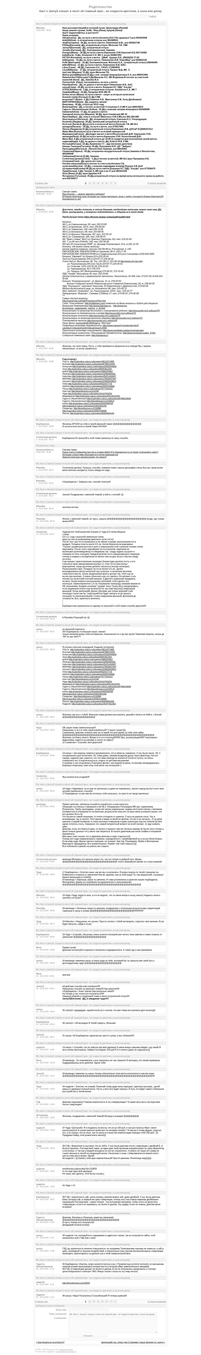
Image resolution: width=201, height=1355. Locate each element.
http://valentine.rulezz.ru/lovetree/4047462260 (94, 704)
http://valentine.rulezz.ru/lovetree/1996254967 (91, 371)
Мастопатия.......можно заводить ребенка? (83, 194)
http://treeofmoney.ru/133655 (76, 1283)
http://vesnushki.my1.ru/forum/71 (120, 313)
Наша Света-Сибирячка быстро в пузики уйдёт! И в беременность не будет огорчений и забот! (110, 452)
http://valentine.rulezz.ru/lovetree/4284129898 (84, 411)
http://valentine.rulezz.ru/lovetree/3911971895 (92, 361)
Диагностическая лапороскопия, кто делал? (84, 457)
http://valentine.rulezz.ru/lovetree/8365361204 (90, 369)
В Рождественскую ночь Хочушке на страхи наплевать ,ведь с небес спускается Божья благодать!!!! (112, 196)
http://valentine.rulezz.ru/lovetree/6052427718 (90, 384)
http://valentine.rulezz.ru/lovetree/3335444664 (94, 366)
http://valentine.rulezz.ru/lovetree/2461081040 (84, 406)
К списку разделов (157, 183)
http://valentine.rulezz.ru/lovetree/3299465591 (93, 374)
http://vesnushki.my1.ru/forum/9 (102, 320)
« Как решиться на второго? (50, 1342)
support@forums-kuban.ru (66, 1352)
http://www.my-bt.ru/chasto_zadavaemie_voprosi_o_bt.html (94, 307)
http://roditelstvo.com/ (95, 303)
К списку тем (41, 183)
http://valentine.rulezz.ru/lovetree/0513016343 (98, 396)
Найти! (152, 16)
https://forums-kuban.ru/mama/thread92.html (107, 217)
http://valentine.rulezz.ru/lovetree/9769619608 (109, 398)
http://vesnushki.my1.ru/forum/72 (126, 318)
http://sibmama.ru (99, 335)
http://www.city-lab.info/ (131, 261)
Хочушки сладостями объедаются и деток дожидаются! (90, 454)
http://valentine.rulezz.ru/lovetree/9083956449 (92, 413)
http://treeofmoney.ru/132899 (87, 408)
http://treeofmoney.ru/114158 (85, 391)
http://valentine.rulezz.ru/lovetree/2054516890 (92, 386)
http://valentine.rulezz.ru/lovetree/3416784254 (90, 393)
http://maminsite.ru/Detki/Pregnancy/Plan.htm (84, 301)
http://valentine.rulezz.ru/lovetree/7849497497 (94, 379)
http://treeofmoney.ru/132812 (100, 401)
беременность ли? (71, 199)
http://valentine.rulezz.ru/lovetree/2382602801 (93, 381)
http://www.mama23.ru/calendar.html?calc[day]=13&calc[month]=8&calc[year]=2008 (100, 326)
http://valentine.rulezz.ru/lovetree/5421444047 (94, 376)
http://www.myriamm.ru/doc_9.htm (139, 333)
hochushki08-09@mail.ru (88, 323)
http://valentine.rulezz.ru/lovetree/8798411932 (93, 364)
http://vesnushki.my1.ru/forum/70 (144, 311)
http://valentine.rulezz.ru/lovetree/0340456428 (91, 403)
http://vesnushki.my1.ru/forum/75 (104, 315)
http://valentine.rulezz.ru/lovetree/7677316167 (91, 389)
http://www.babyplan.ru (100, 306)
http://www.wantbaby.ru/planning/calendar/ (123, 330)
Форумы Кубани (66, 1350)
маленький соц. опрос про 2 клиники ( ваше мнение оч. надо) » (133, 1342)
